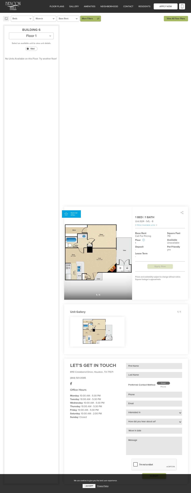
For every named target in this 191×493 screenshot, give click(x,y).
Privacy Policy (102, 486)
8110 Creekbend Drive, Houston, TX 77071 (91, 371)
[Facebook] (71, 384)
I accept (89, 486)
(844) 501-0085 (78, 377)
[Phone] (182, 6)
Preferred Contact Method (141, 384)
